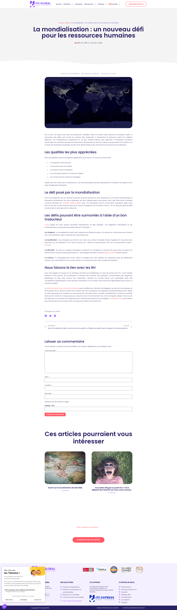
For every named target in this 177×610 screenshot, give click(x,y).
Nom (47, 376)
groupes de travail (109, 253)
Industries (78, 4)
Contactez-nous (116, 298)
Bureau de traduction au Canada (107, 608)
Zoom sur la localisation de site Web (65, 487)
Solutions (67, 4)
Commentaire (51, 350)
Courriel (48, 385)
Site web (48, 393)
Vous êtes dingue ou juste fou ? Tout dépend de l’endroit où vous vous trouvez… (112, 488)
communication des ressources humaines (63, 288)
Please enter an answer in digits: (57, 401)
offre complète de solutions (87, 527)
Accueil (58, 4)
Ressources (89, 4)
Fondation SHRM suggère (71, 203)
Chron (47, 225)
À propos (101, 4)
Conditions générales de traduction (133, 608)
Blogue (67, 23)
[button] (46, 316)
